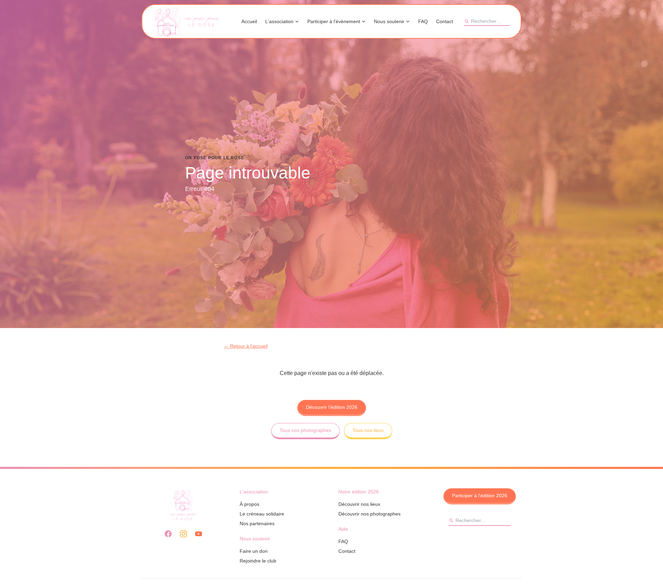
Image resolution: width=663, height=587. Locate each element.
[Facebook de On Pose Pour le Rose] (168, 533)
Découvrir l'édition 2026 (331, 407)
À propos (249, 504)
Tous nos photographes (305, 430)
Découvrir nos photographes (369, 514)
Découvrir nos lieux (359, 504)
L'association (279, 21)
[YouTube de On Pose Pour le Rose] (198, 533)
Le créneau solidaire (262, 514)
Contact (444, 21)
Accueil (249, 21)
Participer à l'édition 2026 (479, 495)
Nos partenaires (257, 523)
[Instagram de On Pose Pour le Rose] (183, 533)
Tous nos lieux (368, 430)
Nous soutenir (389, 21)
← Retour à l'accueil (246, 346)
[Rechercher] (466, 21)
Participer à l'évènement (333, 21)
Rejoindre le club (258, 561)
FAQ (423, 21)
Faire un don (254, 551)
